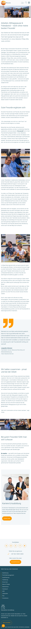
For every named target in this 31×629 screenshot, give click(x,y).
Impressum (5, 589)
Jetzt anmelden (6, 622)
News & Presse (6, 584)
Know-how (5, 582)
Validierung (5, 579)
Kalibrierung (5, 573)
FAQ (3, 595)
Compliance (5, 598)
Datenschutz (5, 586)
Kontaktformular (15, 562)
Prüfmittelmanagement (8, 575)
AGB (3, 591)
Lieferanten (5, 593)
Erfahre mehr (7, 518)
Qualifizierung (5, 577)
